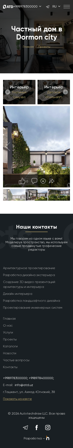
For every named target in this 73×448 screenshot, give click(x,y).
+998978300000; (15, 378)
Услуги (8, 332)
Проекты (44, 46)
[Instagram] (48, 428)
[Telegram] (25, 428)
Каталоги (10, 346)
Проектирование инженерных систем (32, 307)
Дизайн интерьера (17, 294)
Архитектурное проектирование (29, 268)
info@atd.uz (24, 385)
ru (55, 6)
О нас (8, 325)
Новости (9, 353)
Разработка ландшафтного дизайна (31, 301)
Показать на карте (17, 399)
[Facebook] (36, 428)
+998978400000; (41, 378)
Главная (28, 46)
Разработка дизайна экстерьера (29, 275)
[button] (7, 92)
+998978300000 (25, 6)
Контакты (10, 367)
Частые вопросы (16, 360)
